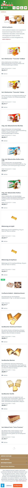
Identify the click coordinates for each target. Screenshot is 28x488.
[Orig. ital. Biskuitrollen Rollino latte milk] (14, 151)
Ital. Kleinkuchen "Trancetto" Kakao (13, 92)
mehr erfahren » (6, 39)
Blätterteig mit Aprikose (9, 260)
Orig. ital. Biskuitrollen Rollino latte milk (13, 160)
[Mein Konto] (21, 7)
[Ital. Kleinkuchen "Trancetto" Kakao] (14, 84)
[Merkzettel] (17, 7)
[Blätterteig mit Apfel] (14, 218)
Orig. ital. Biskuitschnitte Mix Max (12, 126)
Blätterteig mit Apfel (8, 226)
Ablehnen (9, 485)
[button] (2, 485)
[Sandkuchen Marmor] (14, 352)
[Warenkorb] (25, 7)
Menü (5, 8)
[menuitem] (4, 7)
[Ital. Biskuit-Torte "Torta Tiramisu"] (14, 419)
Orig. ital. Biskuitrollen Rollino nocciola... (11, 193)
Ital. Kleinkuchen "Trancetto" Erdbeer (13, 59)
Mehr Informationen (21, 481)
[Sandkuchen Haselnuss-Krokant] (14, 319)
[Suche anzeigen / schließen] (14, 7)
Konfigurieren (17, 485)
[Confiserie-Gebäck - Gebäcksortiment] (14, 285)
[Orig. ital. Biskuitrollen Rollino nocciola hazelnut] (14, 185)
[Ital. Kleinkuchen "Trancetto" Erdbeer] (14, 50)
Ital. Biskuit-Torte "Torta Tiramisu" (12, 427)
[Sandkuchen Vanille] (14, 386)
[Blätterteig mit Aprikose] (14, 252)
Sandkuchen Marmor (8, 360)
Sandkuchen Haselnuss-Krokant (12, 327)
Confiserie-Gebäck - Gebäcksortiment (13, 293)
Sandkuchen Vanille (8, 394)
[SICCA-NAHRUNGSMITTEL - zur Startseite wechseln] (7, 3)
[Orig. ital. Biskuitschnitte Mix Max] (14, 118)
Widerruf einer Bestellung (7, 466)
